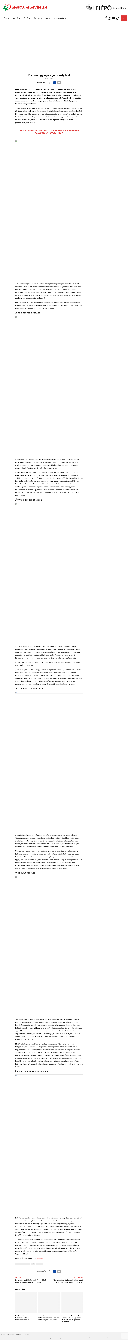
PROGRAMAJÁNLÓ (59, 18)
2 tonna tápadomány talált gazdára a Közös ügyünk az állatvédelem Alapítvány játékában (71, 1319)
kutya (27, 1264)
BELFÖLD (16, 18)
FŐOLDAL (6, 18)
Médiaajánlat (50, 1338)
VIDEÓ (47, 18)
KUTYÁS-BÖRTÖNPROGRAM (117, 1338)
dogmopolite (20, 1264)
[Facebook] (106, 18)
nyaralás (39, 1264)
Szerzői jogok (58, 1338)
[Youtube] (114, 18)
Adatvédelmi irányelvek (17, 1338)
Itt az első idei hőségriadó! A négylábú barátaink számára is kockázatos (30, 1281)
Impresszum (34, 1338)
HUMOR (94, 1338)
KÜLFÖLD (26, 18)
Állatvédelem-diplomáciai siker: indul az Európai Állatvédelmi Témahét (68, 1281)
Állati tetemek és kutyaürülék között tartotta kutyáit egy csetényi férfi (48, 1318)
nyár (33, 1264)
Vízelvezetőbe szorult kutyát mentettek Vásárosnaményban (23, 1318)
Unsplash (40, 1258)
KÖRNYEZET (37, 18)
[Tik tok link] (118, 18)
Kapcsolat (42, 1338)
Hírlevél (27, 1338)
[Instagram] (110, 18)
